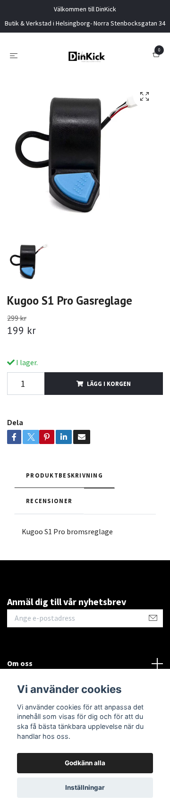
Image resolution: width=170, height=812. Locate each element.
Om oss (20, 663)
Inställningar (85, 787)
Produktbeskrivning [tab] (64, 475)
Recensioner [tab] (49, 500)
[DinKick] (87, 55)
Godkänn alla (85, 763)
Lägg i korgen (109, 383)
